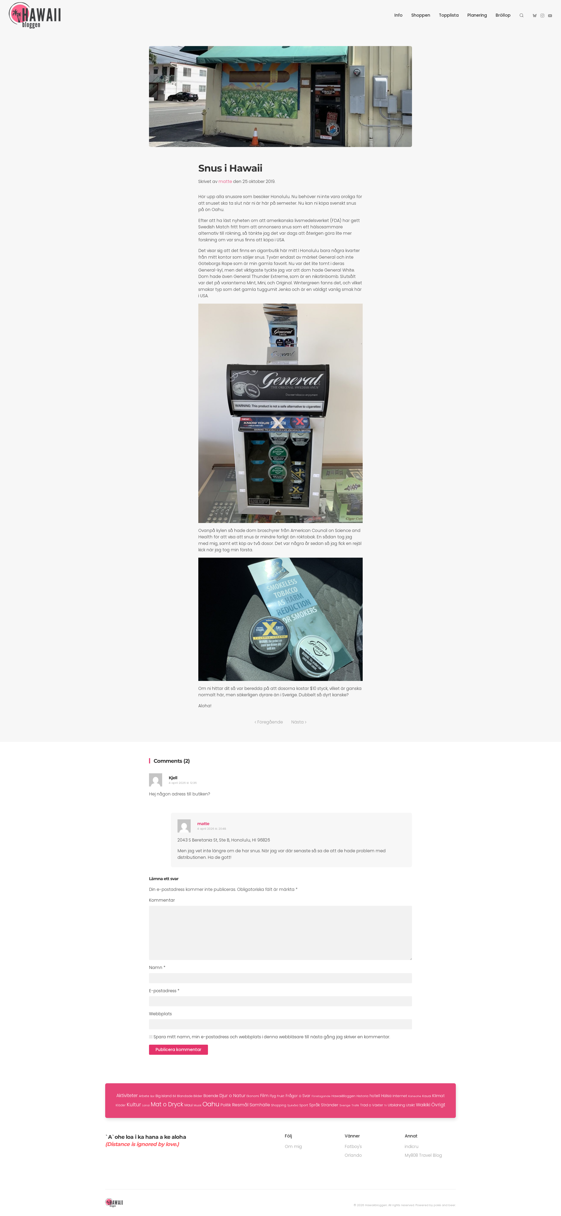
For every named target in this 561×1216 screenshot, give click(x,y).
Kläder (121, 1105)
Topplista (449, 15)
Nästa (297, 722)
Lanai (146, 1105)
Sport (303, 1105)
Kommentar (162, 900)
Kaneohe (414, 1096)
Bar (152, 1096)
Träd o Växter (371, 1105)
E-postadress (164, 991)
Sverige (344, 1105)
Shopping (278, 1105)
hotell (374, 1095)
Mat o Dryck (167, 1104)
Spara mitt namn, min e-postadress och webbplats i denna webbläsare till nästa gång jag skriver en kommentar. (271, 1037)
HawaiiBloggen (343, 1096)
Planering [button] (477, 15)
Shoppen (420, 15)
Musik (197, 1105)
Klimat (438, 1095)
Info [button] (398, 15)
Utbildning (396, 1105)
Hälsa (386, 1095)
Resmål (240, 1105)
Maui (189, 1105)
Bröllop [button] (503, 15)
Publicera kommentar (178, 1050)
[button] (521, 15)
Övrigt (438, 1104)
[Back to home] (34, 15)
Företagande (321, 1096)
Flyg (273, 1096)
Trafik (355, 1105)
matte (225, 181)
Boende (210, 1095)
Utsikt (410, 1105)
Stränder (329, 1105)
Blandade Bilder (189, 1096)
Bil (174, 1096)
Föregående (270, 722)
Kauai (426, 1096)
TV (385, 1105)
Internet (399, 1095)
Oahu (210, 1104)
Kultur (134, 1104)
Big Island (164, 1095)
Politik (225, 1105)
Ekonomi (253, 1096)
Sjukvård (292, 1105)
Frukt (280, 1096)
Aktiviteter (127, 1095)
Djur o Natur (232, 1095)
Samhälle (260, 1105)
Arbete (144, 1096)
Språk (314, 1105)
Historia (362, 1096)
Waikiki (423, 1105)
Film (264, 1096)
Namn (157, 968)
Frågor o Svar (298, 1095)
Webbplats (160, 1014)
